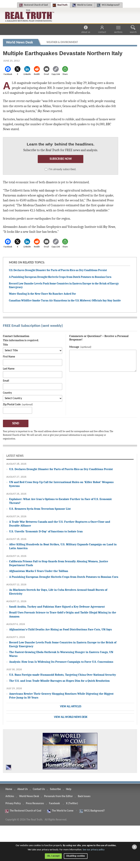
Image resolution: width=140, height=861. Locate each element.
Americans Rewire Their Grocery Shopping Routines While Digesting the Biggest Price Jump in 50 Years (61, 695)
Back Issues (84, 796)
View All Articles (70, 706)
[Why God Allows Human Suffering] (70, 751)
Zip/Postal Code (12, 404)
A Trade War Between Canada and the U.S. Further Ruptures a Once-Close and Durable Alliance (59, 523)
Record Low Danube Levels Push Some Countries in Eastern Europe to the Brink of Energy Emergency (62, 644)
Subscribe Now (61, 158)
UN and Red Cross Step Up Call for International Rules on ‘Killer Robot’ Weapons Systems (61, 484)
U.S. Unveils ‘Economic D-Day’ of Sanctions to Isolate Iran (46, 531)
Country (7, 393)
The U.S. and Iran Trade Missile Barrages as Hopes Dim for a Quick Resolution (59, 680)
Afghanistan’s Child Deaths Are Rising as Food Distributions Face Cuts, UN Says (60, 629)
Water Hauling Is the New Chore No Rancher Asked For (42, 293)
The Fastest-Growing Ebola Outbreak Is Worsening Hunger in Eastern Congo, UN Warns (61, 654)
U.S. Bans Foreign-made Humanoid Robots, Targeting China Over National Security (62, 674)
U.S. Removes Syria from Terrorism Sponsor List (40, 508)
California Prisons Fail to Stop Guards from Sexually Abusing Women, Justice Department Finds (58, 563)
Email (6, 381)
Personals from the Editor (58, 796)
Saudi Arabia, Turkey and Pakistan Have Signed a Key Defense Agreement (57, 606)
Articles (9, 796)
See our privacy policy (93, 849)
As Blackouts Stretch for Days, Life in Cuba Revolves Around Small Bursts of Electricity (58, 591)
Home (8, 789)
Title (5, 345)
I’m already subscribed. (62, 169)
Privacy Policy (13, 803)
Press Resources (35, 803)
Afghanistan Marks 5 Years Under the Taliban (38, 571)
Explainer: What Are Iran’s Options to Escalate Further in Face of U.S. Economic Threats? (60, 501)
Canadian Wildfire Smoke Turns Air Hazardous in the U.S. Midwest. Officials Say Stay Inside (65, 300)
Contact (102, 32)
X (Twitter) (72, 803)
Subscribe (55, 789)
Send (15, 423)
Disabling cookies (75, 856)
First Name (9, 356)
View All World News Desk (70, 717)
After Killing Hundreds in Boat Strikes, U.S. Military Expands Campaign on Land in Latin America (63, 546)
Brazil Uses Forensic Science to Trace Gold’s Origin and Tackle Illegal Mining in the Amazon (62, 614)
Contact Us (39, 789)
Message (74, 347)
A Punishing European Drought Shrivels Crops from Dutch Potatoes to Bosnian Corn (60, 277)
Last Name (9, 369)
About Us (85, 32)
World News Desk (29, 796)
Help (68, 789)
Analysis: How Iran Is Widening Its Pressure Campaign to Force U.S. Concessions (61, 661)
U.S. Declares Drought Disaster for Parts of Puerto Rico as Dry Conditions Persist (58, 270)
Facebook (54, 803)
